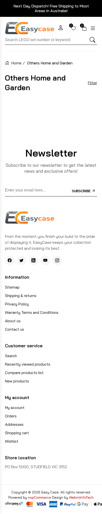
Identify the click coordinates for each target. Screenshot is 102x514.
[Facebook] (9, 260)
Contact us (14, 329)
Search (11, 355)
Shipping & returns (20, 295)
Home (16, 62)
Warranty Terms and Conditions (31, 312)
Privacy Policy (17, 304)
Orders (11, 416)
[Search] (92, 40)
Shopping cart (17, 433)
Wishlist (11, 441)
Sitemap (12, 287)
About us (13, 321)
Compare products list (24, 372)
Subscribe (82, 191)
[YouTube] (45, 260)
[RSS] (33, 260)
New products (17, 381)
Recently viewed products (27, 364)
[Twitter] (21, 260)
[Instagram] (57, 260)
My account (15, 407)
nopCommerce (40, 497)
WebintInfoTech (81, 497)
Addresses (14, 424)
